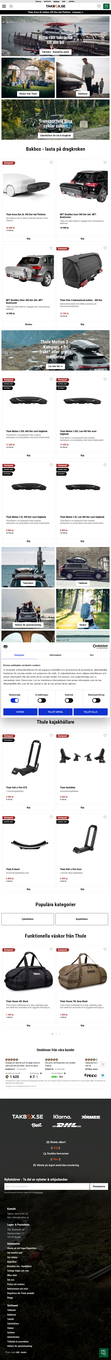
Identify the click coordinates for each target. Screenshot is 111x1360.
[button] (5, 9)
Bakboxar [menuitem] (11, 1314)
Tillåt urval (55, 712)
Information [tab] (55, 655)
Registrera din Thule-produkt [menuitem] (20, 1293)
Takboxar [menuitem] (11, 1310)
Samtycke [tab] (19, 655)
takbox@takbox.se (20, 1217)
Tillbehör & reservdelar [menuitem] (18, 1341)
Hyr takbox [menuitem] (12, 1257)
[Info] (28, 239)
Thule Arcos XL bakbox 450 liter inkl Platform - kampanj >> (55, 12)
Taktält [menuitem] (10, 1319)
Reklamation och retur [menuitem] (17, 1289)
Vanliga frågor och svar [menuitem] (18, 1271)
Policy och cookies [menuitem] (16, 1284)
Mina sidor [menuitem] (12, 1275)
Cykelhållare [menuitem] (13, 1323)
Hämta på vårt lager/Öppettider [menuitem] (22, 1248)
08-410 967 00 (21, 1213)
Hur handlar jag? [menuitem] (15, 1253)
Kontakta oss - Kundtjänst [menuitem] (19, 1266)
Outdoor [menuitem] (11, 1332)
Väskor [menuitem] (10, 1328)
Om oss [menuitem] (10, 1280)
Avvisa (20, 712)
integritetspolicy (38, 1192)
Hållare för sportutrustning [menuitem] (19, 1346)
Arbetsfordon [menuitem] (13, 1337)
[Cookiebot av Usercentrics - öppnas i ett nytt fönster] (95, 647)
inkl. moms (21, 1352)
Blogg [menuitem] (10, 1297)
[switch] (42, 700)
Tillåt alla (90, 712)
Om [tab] (92, 655)
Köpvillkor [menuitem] (12, 1262)
